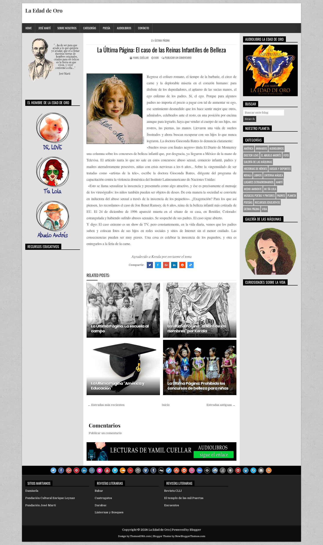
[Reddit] (184, 470)
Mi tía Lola (270, 189)
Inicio (166, 405)
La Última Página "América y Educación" (117, 386)
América (248, 148)
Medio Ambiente (253, 189)
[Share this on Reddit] (182, 265)
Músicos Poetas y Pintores (259, 195)
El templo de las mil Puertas (183, 498)
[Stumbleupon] (176, 470)
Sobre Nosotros (66, 28)
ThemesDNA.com (140, 536)
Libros (258, 175)
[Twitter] (53, 470)
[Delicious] (169, 470)
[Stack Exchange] (230, 470)
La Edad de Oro (44, 10)
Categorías (89, 28)
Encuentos (171, 505)
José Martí (44, 28)
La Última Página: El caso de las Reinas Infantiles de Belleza (161, 49)
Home (28, 28)
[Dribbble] (192, 470)
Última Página (162, 40)
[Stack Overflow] (222, 470)
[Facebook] (61, 470)
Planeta (291, 195)
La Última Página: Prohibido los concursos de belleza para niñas (197, 386)
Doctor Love (251, 155)
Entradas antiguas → (221, 405)
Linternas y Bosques (109, 512)
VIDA (264, 209)
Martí (279, 182)
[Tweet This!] (150, 265)
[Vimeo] (115, 470)
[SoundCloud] (122, 470)
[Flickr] (99, 470)
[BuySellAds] (238, 470)
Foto (286, 155)
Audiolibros (124, 28)
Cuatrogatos (103, 498)
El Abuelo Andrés (271, 155)
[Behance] (199, 470)
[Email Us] (261, 470)
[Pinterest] (76, 470)
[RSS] (269, 470)
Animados (261, 148)
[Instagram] (92, 470)
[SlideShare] (246, 470)
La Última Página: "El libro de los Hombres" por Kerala (196, 328)
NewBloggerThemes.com (190, 536)
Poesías (248, 202)
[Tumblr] (153, 470)
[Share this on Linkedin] (174, 265)
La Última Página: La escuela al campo (120, 328)
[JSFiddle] (215, 470)
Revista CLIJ (173, 490)
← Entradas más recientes (106, 405)
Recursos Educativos (267, 202)
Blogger (195, 529)
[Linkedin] (84, 470)
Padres (281, 195)
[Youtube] (107, 470)
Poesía (106, 28)
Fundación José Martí (40, 505)
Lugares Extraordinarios (259, 182)
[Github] (138, 470)
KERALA (248, 175)
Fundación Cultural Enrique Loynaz (50, 498)
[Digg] (161, 470)
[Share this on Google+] (166, 265)
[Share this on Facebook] (158, 265)
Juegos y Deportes (279, 168)
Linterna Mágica (273, 175)
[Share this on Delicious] (190, 265)
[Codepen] (207, 470)
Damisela (31, 490)
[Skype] (253, 470)
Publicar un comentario (178, 57)
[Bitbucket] (146, 470)
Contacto (143, 28)
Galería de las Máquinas (258, 162)
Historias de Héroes (255, 168)
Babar (99, 490)
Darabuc (101, 505)
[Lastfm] (130, 470)
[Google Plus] (69, 470)
